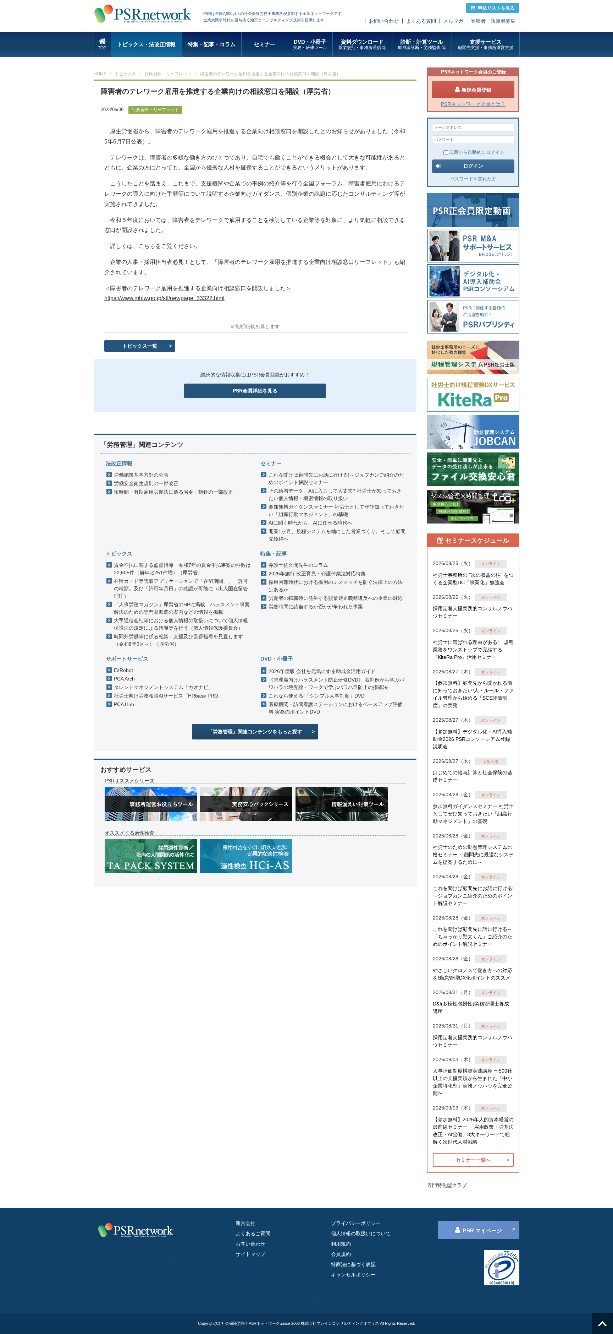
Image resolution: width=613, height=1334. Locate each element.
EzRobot (123, 670)
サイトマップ (250, 1254)
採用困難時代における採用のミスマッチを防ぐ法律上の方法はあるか (336, 585)
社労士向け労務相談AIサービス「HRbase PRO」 (168, 696)
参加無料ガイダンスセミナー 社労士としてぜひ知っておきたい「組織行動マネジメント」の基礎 (336, 510)
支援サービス (485, 44)
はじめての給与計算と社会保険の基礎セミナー (472, 776)
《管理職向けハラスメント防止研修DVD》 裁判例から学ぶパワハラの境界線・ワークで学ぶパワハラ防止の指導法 (336, 683)
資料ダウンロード (362, 44)
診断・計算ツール (422, 44)
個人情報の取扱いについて (361, 1233)
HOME (100, 73)
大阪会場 (490, 761)
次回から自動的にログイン (476, 152)
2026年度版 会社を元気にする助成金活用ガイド (322, 671)
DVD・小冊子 (310, 44)
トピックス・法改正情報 (146, 44)
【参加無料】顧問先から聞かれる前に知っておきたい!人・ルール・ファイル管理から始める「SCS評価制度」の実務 (473, 694)
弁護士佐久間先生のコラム (298, 565)
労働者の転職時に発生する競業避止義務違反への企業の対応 (336, 598)
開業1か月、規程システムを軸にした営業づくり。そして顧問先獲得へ (337, 535)
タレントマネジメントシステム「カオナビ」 (163, 687)
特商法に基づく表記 (353, 1264)
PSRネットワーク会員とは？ (473, 104)
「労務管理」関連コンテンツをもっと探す (255, 731)
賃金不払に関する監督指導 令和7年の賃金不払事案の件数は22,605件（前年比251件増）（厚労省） (182, 568)
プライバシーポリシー (356, 1223)
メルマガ (453, 21)
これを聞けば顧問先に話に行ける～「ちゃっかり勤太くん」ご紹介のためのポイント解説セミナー (472, 936)
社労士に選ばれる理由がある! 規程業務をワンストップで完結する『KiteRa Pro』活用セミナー (473, 649)
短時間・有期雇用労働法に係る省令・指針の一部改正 (173, 492)
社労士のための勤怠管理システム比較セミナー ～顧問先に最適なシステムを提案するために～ (473, 854)
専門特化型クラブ (447, 1185)
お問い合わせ (384, 21)
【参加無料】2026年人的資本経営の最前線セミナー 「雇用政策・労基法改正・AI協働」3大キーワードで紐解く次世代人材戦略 (473, 1131)
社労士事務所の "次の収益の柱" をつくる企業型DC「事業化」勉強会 (473, 578)
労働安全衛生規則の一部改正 (146, 483)
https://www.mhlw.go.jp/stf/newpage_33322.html (164, 298)
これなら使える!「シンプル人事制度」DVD (317, 696)
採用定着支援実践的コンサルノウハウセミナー (472, 612)
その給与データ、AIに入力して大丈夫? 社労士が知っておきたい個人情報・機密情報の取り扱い (335, 494)
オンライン (491, 564)
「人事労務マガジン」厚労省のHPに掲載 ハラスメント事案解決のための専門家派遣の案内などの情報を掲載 (182, 608)
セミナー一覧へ (473, 1160)
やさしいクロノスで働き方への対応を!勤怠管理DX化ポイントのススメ (472, 974)
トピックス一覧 (139, 346)
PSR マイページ (482, 1230)
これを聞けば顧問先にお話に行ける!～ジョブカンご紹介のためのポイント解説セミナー (336, 478)
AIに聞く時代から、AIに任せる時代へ (310, 523)
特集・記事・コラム (212, 44)
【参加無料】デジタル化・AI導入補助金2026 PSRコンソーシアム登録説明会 (472, 739)
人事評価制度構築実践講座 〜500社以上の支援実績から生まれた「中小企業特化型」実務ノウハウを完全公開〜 (472, 1082)
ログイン (473, 166)
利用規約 (341, 1244)
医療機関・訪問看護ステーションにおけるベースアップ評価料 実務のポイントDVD (336, 708)
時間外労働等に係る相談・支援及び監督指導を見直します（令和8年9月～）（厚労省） (178, 640)
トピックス (125, 73)
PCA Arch (124, 679)
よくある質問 (421, 21)
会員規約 (341, 1254)
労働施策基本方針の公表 (141, 475)
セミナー (264, 44)
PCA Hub (124, 704)
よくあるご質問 (253, 1233)
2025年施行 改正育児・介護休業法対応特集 (317, 573)
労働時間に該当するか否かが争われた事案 (316, 606)
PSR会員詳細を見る (255, 391)
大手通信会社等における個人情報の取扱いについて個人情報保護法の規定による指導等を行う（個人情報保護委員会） (181, 624)
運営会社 (245, 1223)
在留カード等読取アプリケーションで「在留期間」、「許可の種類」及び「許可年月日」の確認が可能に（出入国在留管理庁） (181, 588)
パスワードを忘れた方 (473, 178)
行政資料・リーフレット (168, 73)
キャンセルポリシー (353, 1275)
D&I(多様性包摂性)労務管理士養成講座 (471, 1007)
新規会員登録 (476, 90)
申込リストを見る (496, 8)
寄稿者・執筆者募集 (493, 21)
